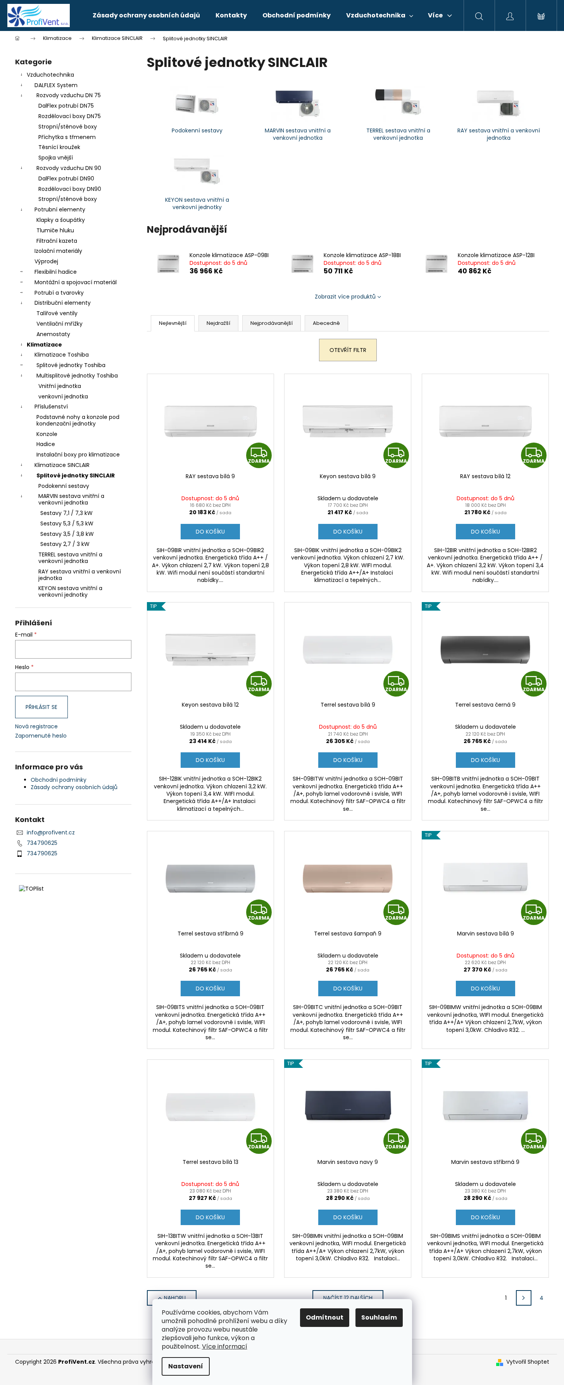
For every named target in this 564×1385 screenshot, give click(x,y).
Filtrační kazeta (56, 241)
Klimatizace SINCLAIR (62, 465)
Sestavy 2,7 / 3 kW (65, 544)
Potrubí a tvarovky (59, 293)
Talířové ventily (57, 313)
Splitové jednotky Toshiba (70, 365)
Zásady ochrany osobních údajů (74, 787)
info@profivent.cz (51, 832)
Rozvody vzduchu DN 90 (68, 168)
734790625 (42, 843)
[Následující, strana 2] (523, 1298)
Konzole (46, 434)
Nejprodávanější (271, 323)
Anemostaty (53, 334)
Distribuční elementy (62, 303)
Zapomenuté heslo (41, 736)
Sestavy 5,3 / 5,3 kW (66, 523)
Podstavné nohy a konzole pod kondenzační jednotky (77, 420)
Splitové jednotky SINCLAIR (75, 475)
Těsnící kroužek (59, 147)
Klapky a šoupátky (60, 220)
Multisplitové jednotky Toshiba (77, 375)
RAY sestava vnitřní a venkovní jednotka (79, 575)
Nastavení (185, 1366)
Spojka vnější (55, 157)
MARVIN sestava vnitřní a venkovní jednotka (71, 499)
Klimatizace (44, 344)
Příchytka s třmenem (67, 137)
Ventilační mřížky (59, 324)
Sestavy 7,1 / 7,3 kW (66, 513)
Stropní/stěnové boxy (67, 126)
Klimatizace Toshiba (61, 355)
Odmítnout (324, 1317)
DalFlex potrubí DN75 (66, 106)
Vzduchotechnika (50, 75)
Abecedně (326, 323)
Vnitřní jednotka (59, 386)
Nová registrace (36, 726)
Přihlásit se (41, 707)
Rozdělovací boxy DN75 (69, 116)
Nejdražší (218, 323)
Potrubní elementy (59, 209)
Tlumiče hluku (55, 230)
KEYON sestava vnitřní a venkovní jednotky (70, 591)
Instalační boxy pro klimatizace (78, 454)
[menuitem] (146, 15)
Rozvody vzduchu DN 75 (68, 95)
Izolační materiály (58, 251)
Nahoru (175, 1298)
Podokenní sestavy (63, 486)
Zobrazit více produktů (345, 296)
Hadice (45, 444)
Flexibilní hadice (55, 272)
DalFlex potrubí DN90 (66, 178)
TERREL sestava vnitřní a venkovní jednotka (70, 558)
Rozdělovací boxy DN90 (69, 189)
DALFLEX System (56, 85)
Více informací (224, 1346)
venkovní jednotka (63, 396)
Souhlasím (379, 1317)
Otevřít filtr (347, 350)
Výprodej (46, 261)
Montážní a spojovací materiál (75, 282)
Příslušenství (51, 406)
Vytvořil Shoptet (527, 1362)
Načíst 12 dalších (348, 1298)
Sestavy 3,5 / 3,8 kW (67, 534)
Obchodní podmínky (58, 780)
